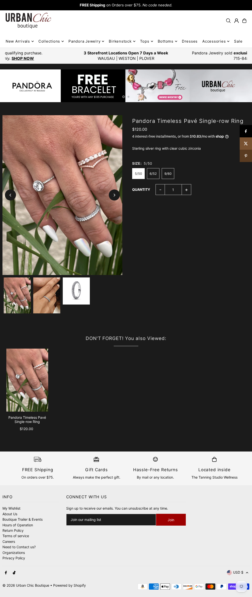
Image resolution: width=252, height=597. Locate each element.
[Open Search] (228, 20)
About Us (9, 514)
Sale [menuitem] (238, 41)
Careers (8, 541)
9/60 (168, 174)
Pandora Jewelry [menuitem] (84, 41)
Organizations (13, 552)
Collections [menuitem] (49, 41)
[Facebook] (6, 573)
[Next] (114, 195)
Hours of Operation (17, 525)
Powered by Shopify (69, 585)
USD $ (238, 572)
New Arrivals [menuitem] (18, 41)
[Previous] (10, 195)
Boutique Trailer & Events (22, 519)
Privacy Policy (13, 558)
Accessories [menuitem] (214, 41)
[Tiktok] (14, 573)
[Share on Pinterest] (246, 156)
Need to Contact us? (19, 547)
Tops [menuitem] (144, 41)
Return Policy (13, 530)
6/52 (153, 174)
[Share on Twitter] (246, 143)
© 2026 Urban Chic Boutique (25, 585)
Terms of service (15, 536)
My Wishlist (11, 508)
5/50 (138, 174)
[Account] (236, 20)
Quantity (141, 189)
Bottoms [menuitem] (165, 41)
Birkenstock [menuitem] (120, 41)
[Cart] (244, 20)
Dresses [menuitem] (190, 41)
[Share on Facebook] (246, 131)
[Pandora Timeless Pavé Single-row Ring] (27, 380)
